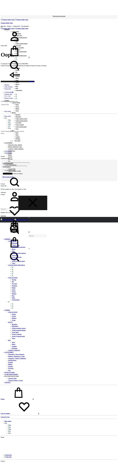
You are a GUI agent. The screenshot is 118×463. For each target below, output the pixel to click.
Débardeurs (18, 116)
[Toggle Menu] (1, 218)
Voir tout (3, 216)
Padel (16, 88)
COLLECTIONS (16, 102)
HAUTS (14, 112)
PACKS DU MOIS (9, 372)
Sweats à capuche (19, 124)
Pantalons (14, 259)
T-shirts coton (15, 245)
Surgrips (10, 362)
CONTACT (7, 382)
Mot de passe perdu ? (8, 177)
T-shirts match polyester (18, 247)
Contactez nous (8, 94)
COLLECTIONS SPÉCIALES (16, 265)
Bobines (10, 155)
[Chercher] (23, 236)
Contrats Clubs (11, 169)
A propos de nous (8, 92)
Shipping (6, 84)
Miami (13, 287)
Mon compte (7, 111)
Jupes (16, 132)
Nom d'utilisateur (7, 163)
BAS (9, 340)
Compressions (18, 90)
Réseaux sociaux (8, 98)
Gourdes (10, 157)
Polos (13, 251)
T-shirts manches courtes (21, 118)
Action (17, 110)
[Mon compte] (14, 43)
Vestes (16, 128)
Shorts (13, 249)
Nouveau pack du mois (59, 16)
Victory (14, 291)
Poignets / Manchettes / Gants (16, 356)
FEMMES (7, 310)
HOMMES (7, 239)
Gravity (17, 106)
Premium (14, 285)
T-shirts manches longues (21, 120)
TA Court (14, 283)
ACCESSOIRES (8, 352)
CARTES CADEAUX (14, 350)
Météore (17, 84)
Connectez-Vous (5, 417)
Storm (13, 290)
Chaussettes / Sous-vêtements (16, 354)
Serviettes (10, 159)
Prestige (14, 279)
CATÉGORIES (12, 241)
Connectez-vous (7, 173)
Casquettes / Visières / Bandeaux (16, 149)
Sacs (9, 161)
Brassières (17, 114)
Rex (13, 281)
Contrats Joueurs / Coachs (15, 380)
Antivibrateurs (11, 151)
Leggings (14, 346)
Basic (16, 86)
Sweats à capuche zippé (21, 126)
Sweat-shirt (15, 255)
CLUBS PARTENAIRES (10, 165)
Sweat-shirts (18, 122)
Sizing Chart (7, 88)
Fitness (17, 104)
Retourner (31, 81)
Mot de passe (6, 167)
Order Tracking (8, 86)
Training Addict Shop (7, 23)
